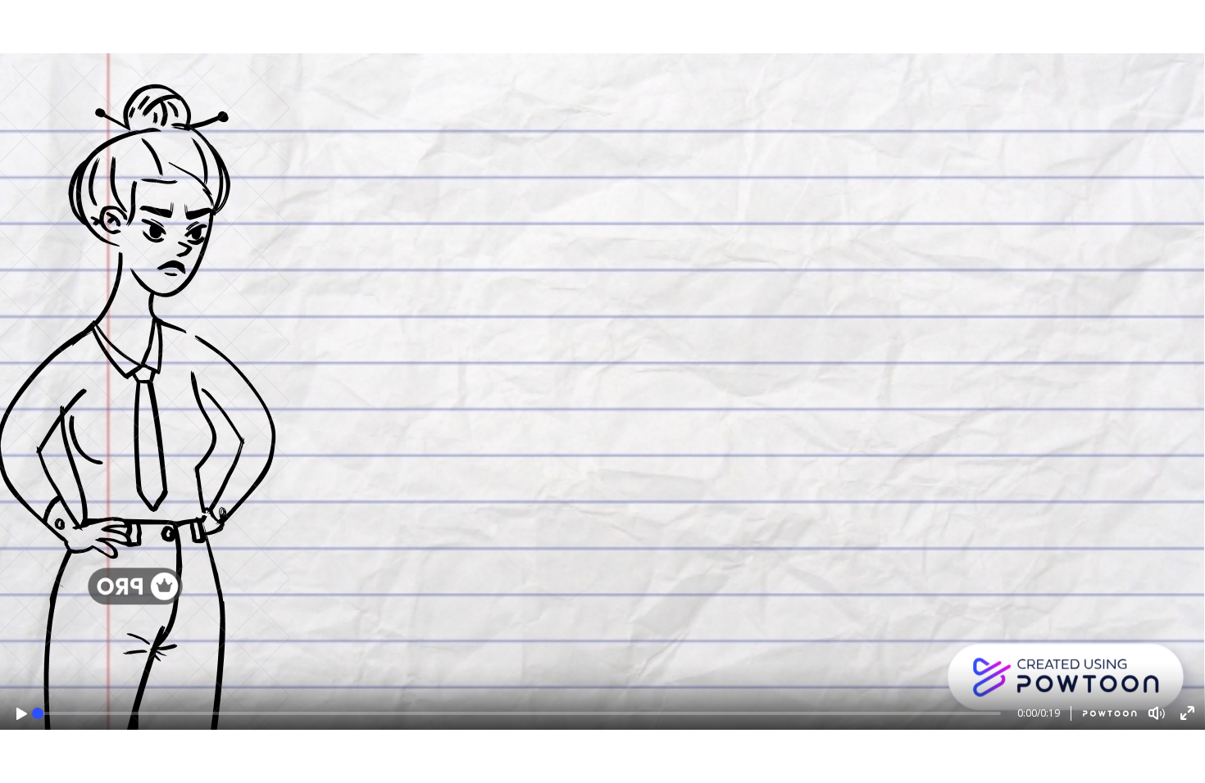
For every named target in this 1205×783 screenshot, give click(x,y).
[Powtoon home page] (1104, 713)
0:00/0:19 (1038, 713)
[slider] (37, 713)
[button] (21, 714)
